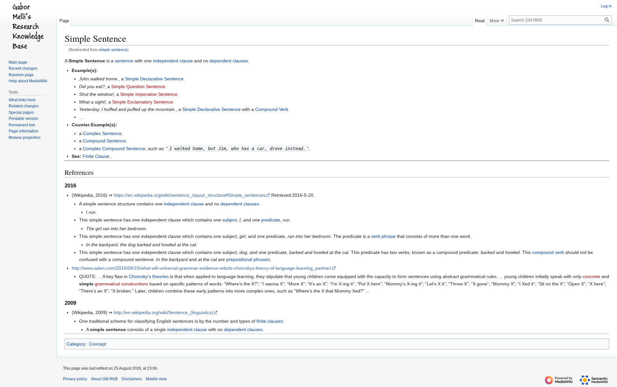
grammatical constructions (121, 283)
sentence (124, 60)
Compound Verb (271, 109)
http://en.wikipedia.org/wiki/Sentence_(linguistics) (163, 312)
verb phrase (383, 236)
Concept (97, 343)
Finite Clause (96, 156)
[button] (496, 19)
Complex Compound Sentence (114, 148)
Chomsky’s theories (149, 276)
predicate (270, 219)
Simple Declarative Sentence (154, 78)
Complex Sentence (102, 133)
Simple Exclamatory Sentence (142, 101)
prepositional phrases (248, 259)
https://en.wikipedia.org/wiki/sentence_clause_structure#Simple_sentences (189, 195)
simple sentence (113, 50)
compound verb (548, 252)
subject (229, 219)
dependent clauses (229, 60)
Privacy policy (75, 379)
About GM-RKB (104, 379)
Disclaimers (131, 379)
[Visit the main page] (28, 25)
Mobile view (156, 379)
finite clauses (269, 321)
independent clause (173, 60)
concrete (591, 276)
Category (76, 343)
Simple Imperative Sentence (148, 94)
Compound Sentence (104, 140)
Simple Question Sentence (138, 86)
